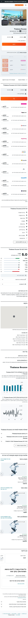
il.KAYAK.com (24, 613)
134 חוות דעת (13, 31)
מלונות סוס (18, 614)
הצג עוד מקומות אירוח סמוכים (5, 459)
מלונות (19, 613)
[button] (1, 1)
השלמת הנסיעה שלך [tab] (20, 575)
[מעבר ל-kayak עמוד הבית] (19, 5)
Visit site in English (9, 1)
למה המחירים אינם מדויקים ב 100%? (17, 606)
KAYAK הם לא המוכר (21, 601)
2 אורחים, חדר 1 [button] (21, 40)
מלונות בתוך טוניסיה (6, 613)
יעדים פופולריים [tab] (10, 575)
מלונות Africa (14, 613)
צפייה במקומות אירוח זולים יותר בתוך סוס (6, 488)
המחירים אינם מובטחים (22, 597)
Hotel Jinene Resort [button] (22, 478)
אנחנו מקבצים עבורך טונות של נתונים (17, 604)
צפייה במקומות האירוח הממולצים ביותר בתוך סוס (6, 517)
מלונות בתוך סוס (21, 583)
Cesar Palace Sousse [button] (22, 506)
